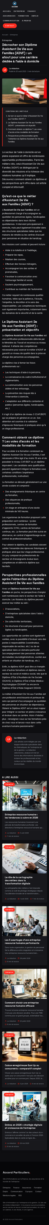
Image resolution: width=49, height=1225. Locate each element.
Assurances (9, 16)
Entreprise (19, 11)
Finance (32, 11)
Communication (11, 21)
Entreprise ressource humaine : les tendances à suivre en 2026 (21, 816)
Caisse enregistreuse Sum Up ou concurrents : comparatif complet (23, 1067)
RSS (20, 1195)
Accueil (7, 11)
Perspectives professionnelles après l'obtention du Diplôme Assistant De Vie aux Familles (26, 139)
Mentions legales (9, 1195)
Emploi (35, 16)
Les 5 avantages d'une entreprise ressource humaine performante (22, 941)
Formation (23, 16)
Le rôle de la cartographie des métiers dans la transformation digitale (18, 880)
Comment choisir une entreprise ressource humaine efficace (22, 1004)
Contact (9, 26)
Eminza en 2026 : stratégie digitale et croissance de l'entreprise (23, 1126)
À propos (26, 21)
